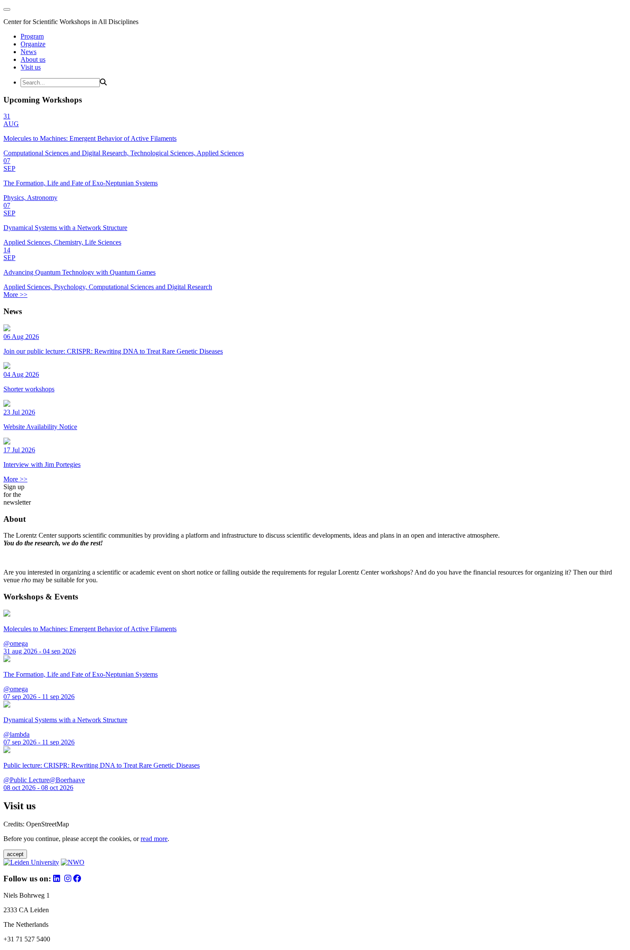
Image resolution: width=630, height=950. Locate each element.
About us (33, 59)
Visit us (31, 67)
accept (15, 854)
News (28, 51)
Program (32, 36)
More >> (15, 294)
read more (154, 838)
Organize (33, 44)
